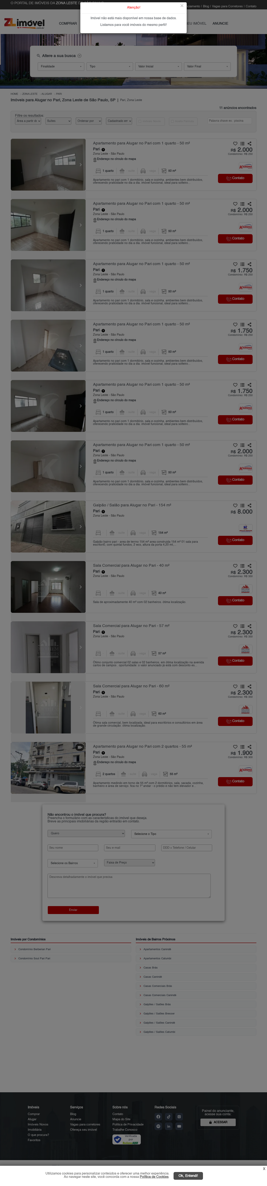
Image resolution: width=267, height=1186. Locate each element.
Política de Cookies (154, 1177)
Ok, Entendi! (188, 1176)
